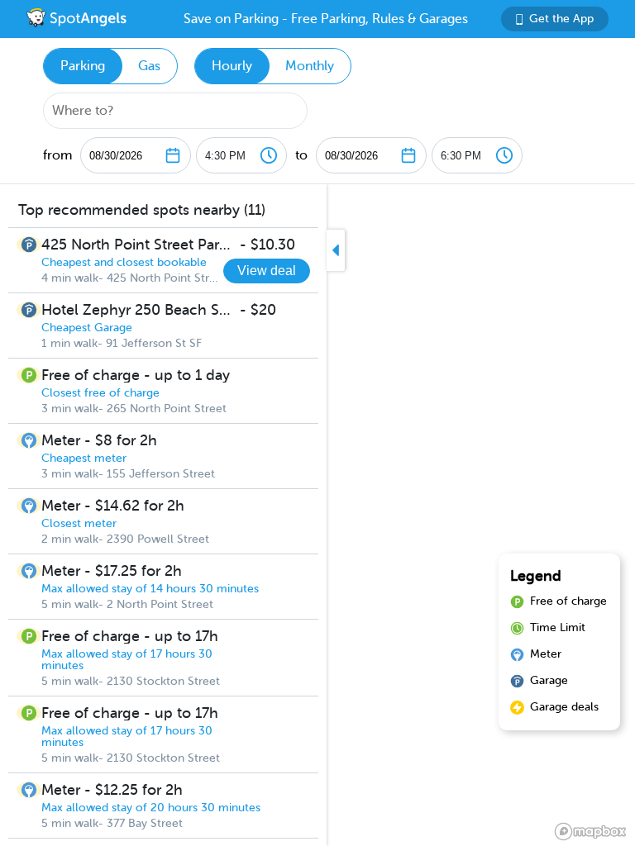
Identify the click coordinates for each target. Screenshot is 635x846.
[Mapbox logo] (590, 831)
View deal (266, 271)
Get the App (561, 18)
